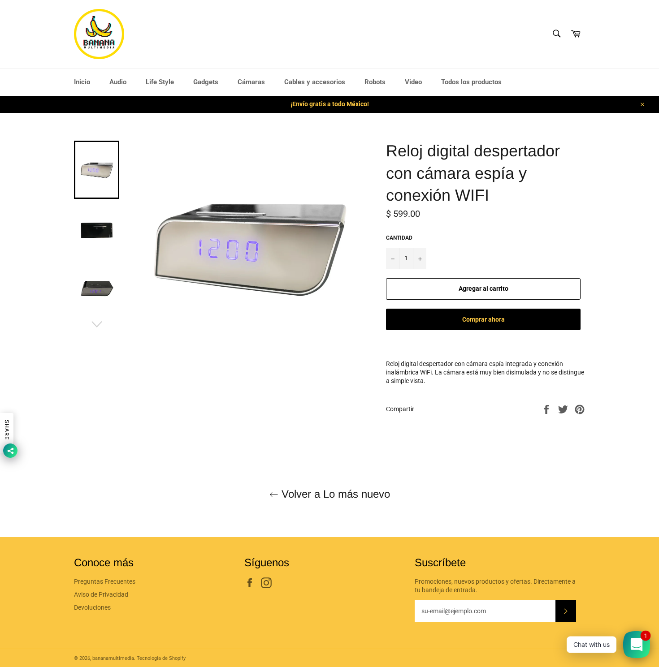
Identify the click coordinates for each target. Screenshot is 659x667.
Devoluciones (92, 607)
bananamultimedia (113, 658)
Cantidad (399, 238)
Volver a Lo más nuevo (334, 494)
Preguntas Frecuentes (104, 581)
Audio (117, 82)
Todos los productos (471, 82)
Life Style (160, 82)
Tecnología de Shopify (161, 658)
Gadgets (205, 82)
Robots (375, 82)
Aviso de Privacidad (101, 594)
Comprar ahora (483, 319)
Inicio (82, 82)
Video (413, 82)
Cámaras (251, 82)
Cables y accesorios (314, 82)
